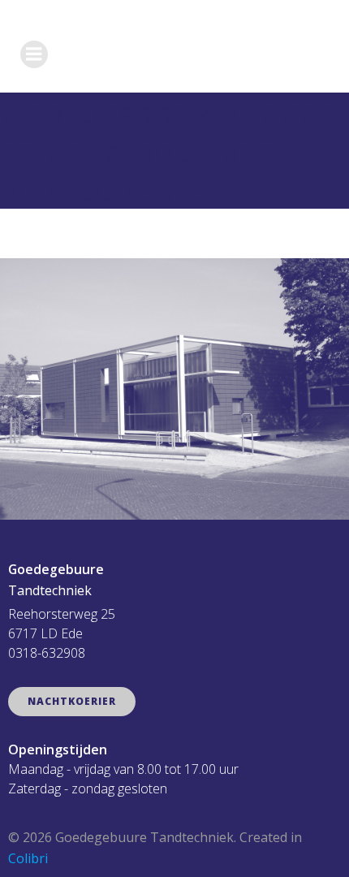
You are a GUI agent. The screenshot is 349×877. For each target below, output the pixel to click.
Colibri (28, 858)
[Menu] (34, 54)
